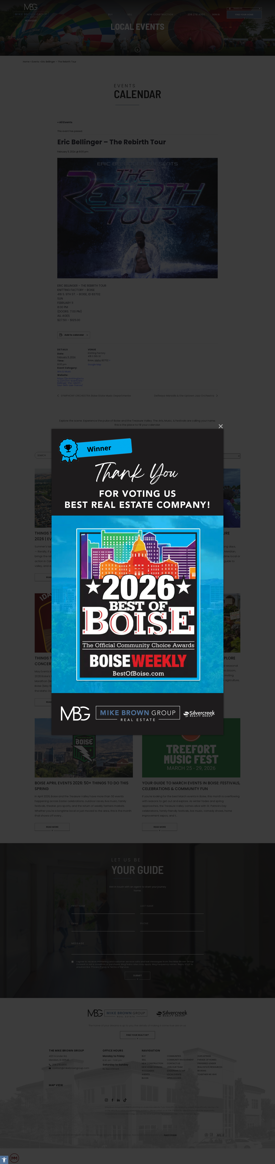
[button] (4, 1160)
